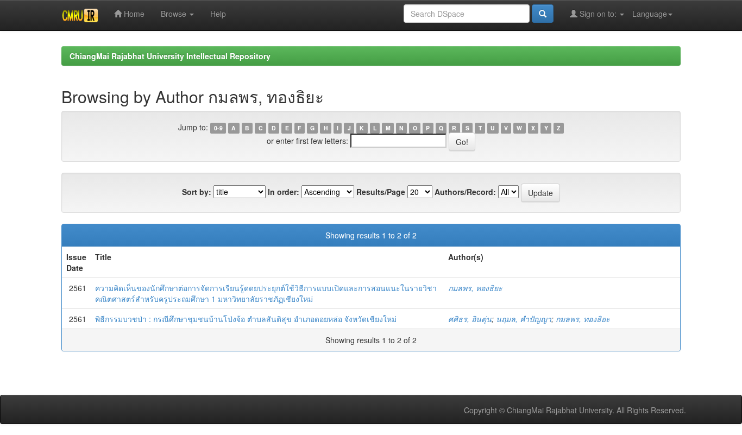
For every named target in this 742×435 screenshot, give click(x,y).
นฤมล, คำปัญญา (523, 318)
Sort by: (196, 191)
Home (133, 13)
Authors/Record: (465, 191)
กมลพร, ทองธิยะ (475, 287)
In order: (283, 191)
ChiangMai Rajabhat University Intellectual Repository (170, 56)
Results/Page (380, 191)
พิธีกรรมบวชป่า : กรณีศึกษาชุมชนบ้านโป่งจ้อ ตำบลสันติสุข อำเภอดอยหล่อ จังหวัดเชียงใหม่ (246, 318)
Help (218, 13)
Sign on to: (598, 13)
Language (649, 13)
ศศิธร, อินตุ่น (470, 318)
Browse (174, 13)
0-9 (218, 128)
